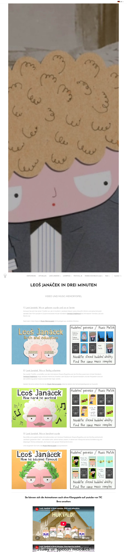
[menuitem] (31, 276)
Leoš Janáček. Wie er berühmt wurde (43, 434)
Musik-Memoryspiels (54, 384)
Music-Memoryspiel (47, 321)
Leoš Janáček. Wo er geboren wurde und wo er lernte (50, 308)
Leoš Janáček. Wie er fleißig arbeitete (43, 371)
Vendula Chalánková (74, 313)
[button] (118, 276)
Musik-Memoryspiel (49, 446)
